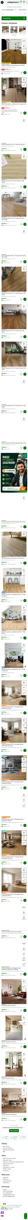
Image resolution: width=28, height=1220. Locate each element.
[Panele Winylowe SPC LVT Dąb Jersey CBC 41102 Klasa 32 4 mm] (14, 316)
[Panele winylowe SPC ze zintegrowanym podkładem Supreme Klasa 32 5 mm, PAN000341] (14, 730)
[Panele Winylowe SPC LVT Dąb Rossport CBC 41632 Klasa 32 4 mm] (14, 391)
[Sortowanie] (24, 14)
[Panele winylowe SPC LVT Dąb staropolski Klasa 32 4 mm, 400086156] (14, 130)
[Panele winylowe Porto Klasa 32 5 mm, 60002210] (14, 1064)
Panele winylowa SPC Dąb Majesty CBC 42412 (14, 443)
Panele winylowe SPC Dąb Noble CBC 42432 (13, 522)
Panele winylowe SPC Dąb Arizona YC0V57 (13, 65)
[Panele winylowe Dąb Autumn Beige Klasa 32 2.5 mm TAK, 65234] (14, 917)
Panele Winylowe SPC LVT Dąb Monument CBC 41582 (13, 218)
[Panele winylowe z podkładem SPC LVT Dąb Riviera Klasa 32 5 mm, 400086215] (14, 617)
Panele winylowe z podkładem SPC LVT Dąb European (13, 595)
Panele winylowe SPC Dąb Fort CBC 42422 (13, 558)
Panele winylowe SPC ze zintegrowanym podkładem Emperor (12, 857)
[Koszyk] (20, 2)
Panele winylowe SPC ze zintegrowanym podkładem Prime (12, 894)
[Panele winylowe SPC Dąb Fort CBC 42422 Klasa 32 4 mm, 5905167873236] (14, 544)
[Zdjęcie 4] (19, 179)
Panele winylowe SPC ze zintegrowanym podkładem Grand (12, 707)
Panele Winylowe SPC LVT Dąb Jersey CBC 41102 (13, 331)
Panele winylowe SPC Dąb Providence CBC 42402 (13, 181)
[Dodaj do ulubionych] (21, 72)
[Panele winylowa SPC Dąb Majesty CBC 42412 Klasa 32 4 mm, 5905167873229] (14, 429)
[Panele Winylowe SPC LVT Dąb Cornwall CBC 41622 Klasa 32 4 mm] (14, 354)
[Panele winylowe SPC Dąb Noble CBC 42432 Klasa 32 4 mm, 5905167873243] (14, 507)
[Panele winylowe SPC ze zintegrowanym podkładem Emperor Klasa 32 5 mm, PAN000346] (14, 842)
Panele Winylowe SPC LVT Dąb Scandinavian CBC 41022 (14, 256)
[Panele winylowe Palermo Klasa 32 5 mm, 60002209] (14, 991)
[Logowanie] (26, 2)
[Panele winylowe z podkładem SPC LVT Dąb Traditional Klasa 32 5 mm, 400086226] (14, 655)
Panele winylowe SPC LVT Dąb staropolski (13, 144)
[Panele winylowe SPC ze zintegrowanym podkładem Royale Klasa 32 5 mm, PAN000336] (14, 805)
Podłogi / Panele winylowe (14, 7)
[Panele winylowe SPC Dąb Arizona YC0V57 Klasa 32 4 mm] (14, 51)
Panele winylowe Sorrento (9, 1042)
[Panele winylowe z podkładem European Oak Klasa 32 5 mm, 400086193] (14, 90)
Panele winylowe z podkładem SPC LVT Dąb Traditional (13, 670)
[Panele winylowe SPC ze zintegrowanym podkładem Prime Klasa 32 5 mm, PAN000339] (14, 880)
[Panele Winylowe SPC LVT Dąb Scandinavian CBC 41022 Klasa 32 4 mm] (14, 241)
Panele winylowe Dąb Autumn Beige (11, 932)
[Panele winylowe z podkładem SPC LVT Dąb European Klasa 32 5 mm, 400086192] (14, 580)
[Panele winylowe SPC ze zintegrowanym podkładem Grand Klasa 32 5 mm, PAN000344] (14, 692)
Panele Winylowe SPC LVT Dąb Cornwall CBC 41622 (14, 368)
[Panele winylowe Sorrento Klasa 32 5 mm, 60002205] (14, 1027)
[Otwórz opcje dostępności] (2, 1212)
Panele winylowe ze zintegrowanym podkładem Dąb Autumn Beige (11, 968)
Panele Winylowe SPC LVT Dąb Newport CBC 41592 (14, 293)
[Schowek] (23, 2)
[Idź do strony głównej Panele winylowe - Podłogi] (13, 2)
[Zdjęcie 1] (4, 179)
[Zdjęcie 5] (24, 179)
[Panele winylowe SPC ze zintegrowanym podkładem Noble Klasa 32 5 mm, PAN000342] (14, 767)
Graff (10, 1209)
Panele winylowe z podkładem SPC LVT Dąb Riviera (13, 632)
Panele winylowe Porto (8, 1078)
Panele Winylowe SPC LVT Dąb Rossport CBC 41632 (14, 406)
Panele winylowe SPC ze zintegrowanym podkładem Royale (12, 820)
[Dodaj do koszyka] (24, 72)
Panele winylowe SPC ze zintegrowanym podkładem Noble (12, 782)
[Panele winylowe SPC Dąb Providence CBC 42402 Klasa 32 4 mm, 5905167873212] (14, 166)
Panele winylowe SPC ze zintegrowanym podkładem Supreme (12, 745)
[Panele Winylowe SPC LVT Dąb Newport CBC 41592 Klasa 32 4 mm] (14, 279)
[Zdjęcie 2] (9, 179)
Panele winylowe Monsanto (9, 1114)
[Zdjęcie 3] (14, 179)
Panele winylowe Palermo (9, 1005)
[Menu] (2, 2)
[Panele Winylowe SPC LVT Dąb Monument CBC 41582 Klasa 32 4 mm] (14, 204)
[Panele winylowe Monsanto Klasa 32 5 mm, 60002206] (14, 1100)
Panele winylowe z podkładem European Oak (14, 104)
